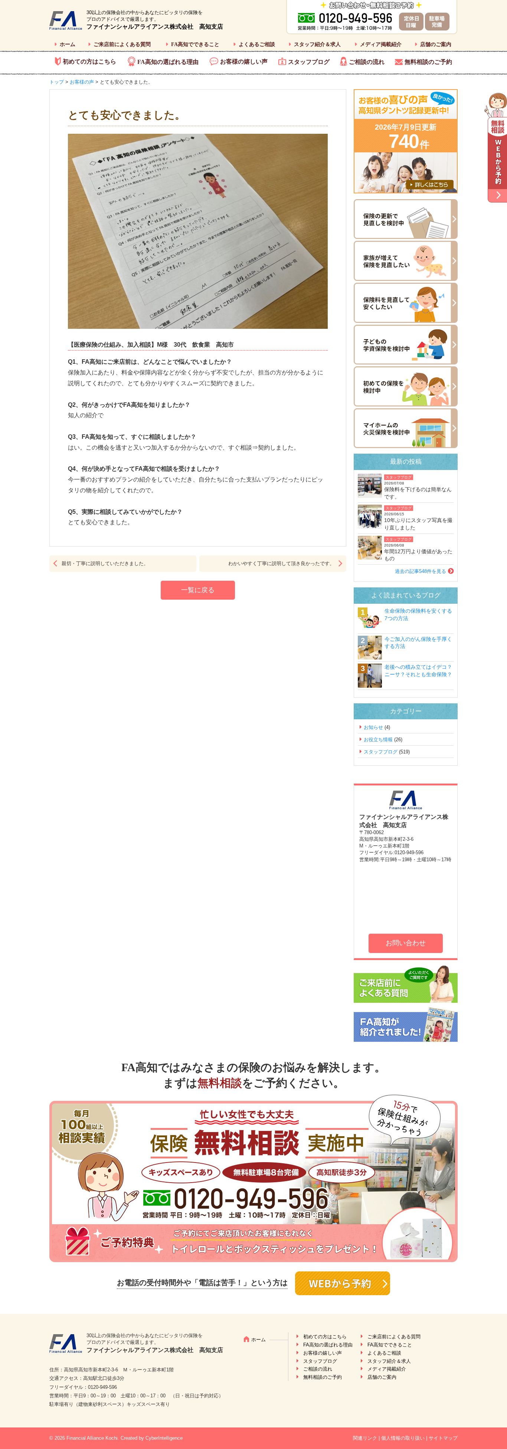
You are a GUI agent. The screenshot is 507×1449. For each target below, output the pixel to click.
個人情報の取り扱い (403, 1438)
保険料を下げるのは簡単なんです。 (418, 493)
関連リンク (365, 1438)
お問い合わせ (406, 943)
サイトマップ (443, 1438)
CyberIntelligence (164, 1438)
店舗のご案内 (435, 44)
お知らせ (373, 727)
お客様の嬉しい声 (244, 61)
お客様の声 (82, 82)
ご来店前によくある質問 (122, 44)
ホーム (67, 44)
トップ (56, 82)
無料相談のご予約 (428, 62)
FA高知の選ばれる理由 (168, 62)
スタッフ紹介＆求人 (317, 44)
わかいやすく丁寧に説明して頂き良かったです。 (281, 563)
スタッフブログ (309, 62)
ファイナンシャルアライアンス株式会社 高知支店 (154, 26)
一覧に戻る (198, 590)
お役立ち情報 (378, 739)
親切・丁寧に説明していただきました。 (105, 563)
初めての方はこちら (89, 61)
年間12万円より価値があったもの (418, 555)
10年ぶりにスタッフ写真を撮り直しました (418, 524)
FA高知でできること (195, 44)
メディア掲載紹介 (381, 44)
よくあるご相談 (257, 44)
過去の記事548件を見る (420, 571)
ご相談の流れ (367, 62)
